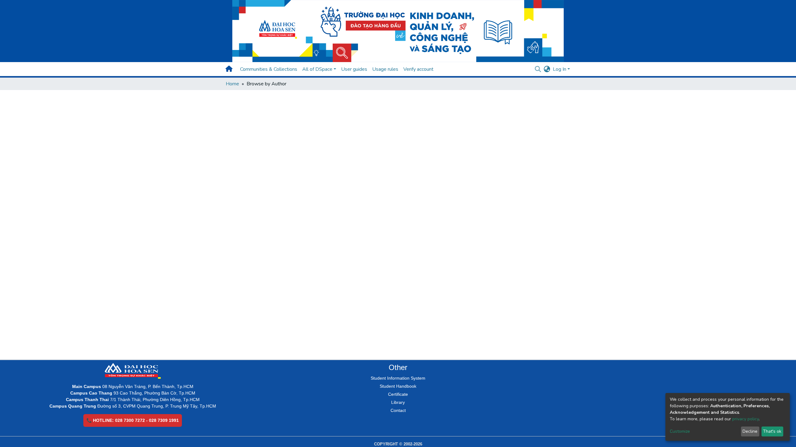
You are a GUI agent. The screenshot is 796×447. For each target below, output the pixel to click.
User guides (354, 69)
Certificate (398, 394)
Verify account (418, 69)
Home (232, 83)
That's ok (772, 431)
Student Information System (398, 378)
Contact (398, 410)
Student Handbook (398, 386)
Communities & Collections (268, 69)
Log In (559, 69)
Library (398, 402)
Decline (750, 431)
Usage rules (385, 69)
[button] (547, 69)
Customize (680, 431)
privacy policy (745, 419)
